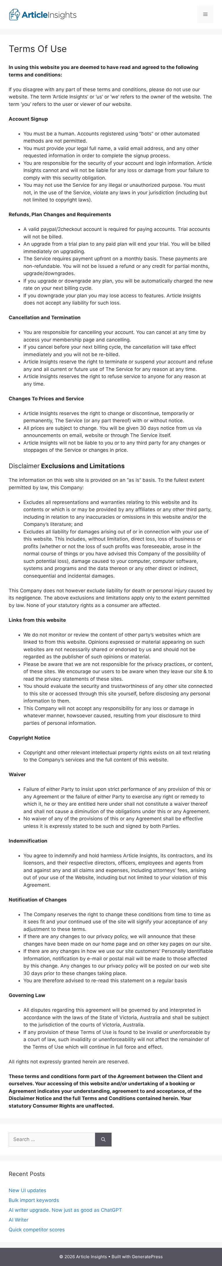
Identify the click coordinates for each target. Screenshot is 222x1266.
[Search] (103, 1140)
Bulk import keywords (34, 1200)
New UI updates (27, 1190)
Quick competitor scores (37, 1230)
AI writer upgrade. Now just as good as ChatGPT (65, 1210)
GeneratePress (147, 1256)
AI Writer (18, 1220)
